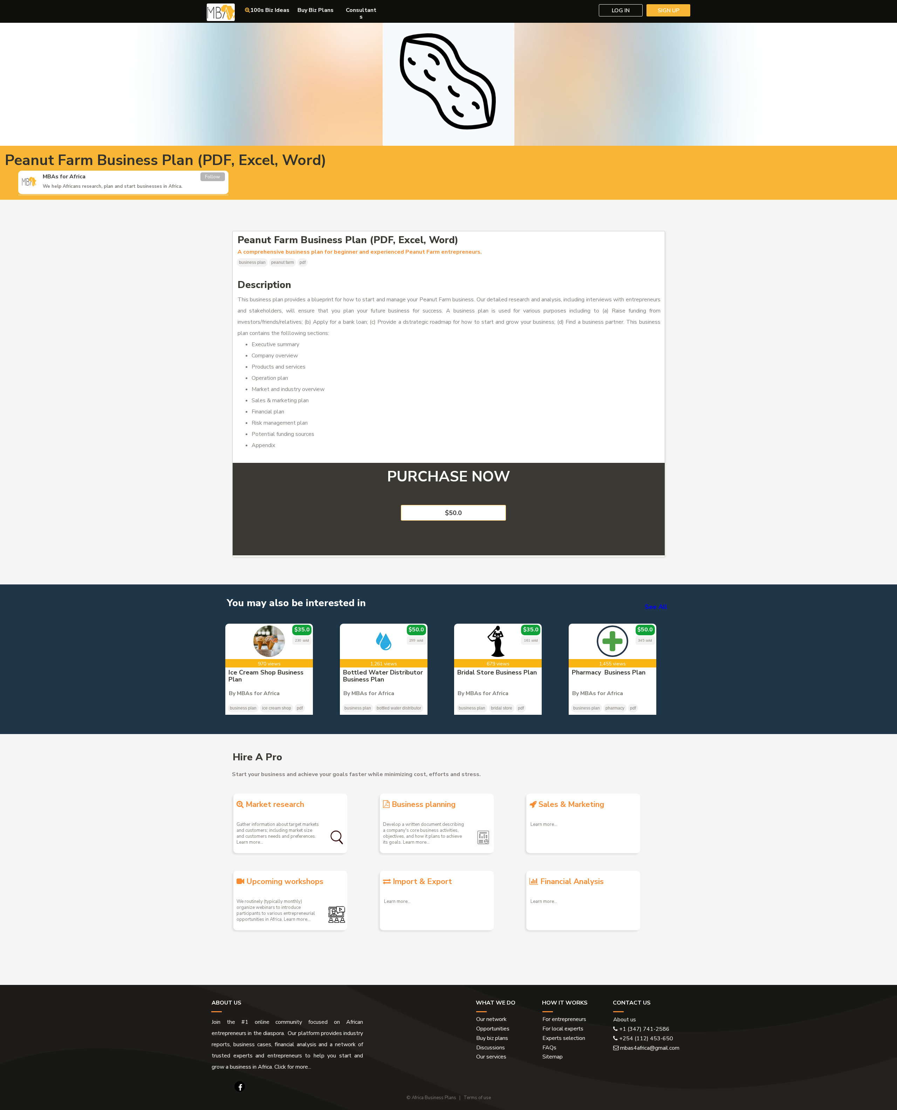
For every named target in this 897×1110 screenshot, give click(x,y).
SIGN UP (668, 10)
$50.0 (453, 513)
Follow (212, 176)
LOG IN (621, 10)
